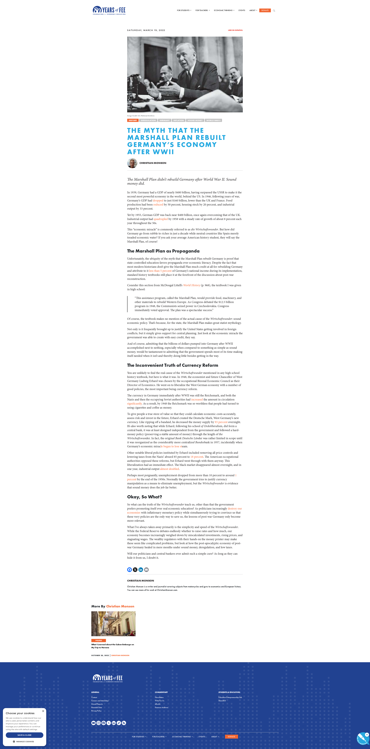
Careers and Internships (100, 701)
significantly (134, 403)
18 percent (196, 457)
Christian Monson (152, 163)
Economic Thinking (223, 10)
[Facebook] (129, 569)
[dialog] (24, 727)
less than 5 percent (160, 271)
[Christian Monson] (132, 162)
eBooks (157, 704)
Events (242, 10)
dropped (158, 200)
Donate (265, 10)
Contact (94, 697)
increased (197, 399)
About (252, 10)
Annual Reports (97, 704)
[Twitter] (135, 569)
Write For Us (159, 701)
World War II (213, 120)
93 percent (221, 422)
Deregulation (148, 120)
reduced (158, 204)
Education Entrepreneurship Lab (230, 697)
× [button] (43, 711)
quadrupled (161, 219)
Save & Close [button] (25, 735)
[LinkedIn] (140, 569)
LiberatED (222, 701)
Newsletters (159, 697)
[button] (24, 741)
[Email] (146, 569)
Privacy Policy (96, 711)
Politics (99, 641)
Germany (165, 120)
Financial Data (96, 707)
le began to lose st (171, 446)
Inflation (178, 120)
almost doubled (169, 469)
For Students (183, 10)
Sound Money (195, 120)
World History (191, 285)
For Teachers (202, 10)
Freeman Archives (161, 707)
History (133, 120)
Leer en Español (235, 30)
